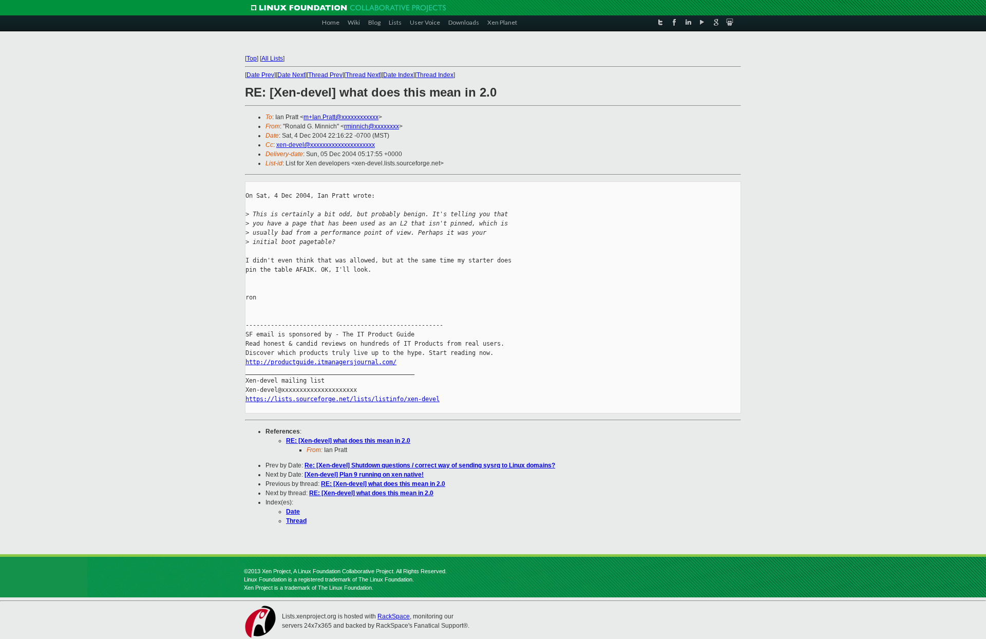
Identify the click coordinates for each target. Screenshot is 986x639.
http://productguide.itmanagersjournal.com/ (320, 362)
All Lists (272, 58)
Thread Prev (325, 75)
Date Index (398, 75)
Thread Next (363, 75)
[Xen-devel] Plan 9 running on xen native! (364, 474)
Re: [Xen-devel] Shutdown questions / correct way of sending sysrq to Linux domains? (430, 465)
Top (251, 58)
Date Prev (260, 75)
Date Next (291, 75)
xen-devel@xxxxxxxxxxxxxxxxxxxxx (325, 144)
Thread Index (434, 75)
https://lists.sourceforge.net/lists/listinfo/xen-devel (342, 399)
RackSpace (393, 616)
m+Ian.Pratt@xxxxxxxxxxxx (341, 117)
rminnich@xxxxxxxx (371, 126)
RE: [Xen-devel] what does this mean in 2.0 (348, 440)
